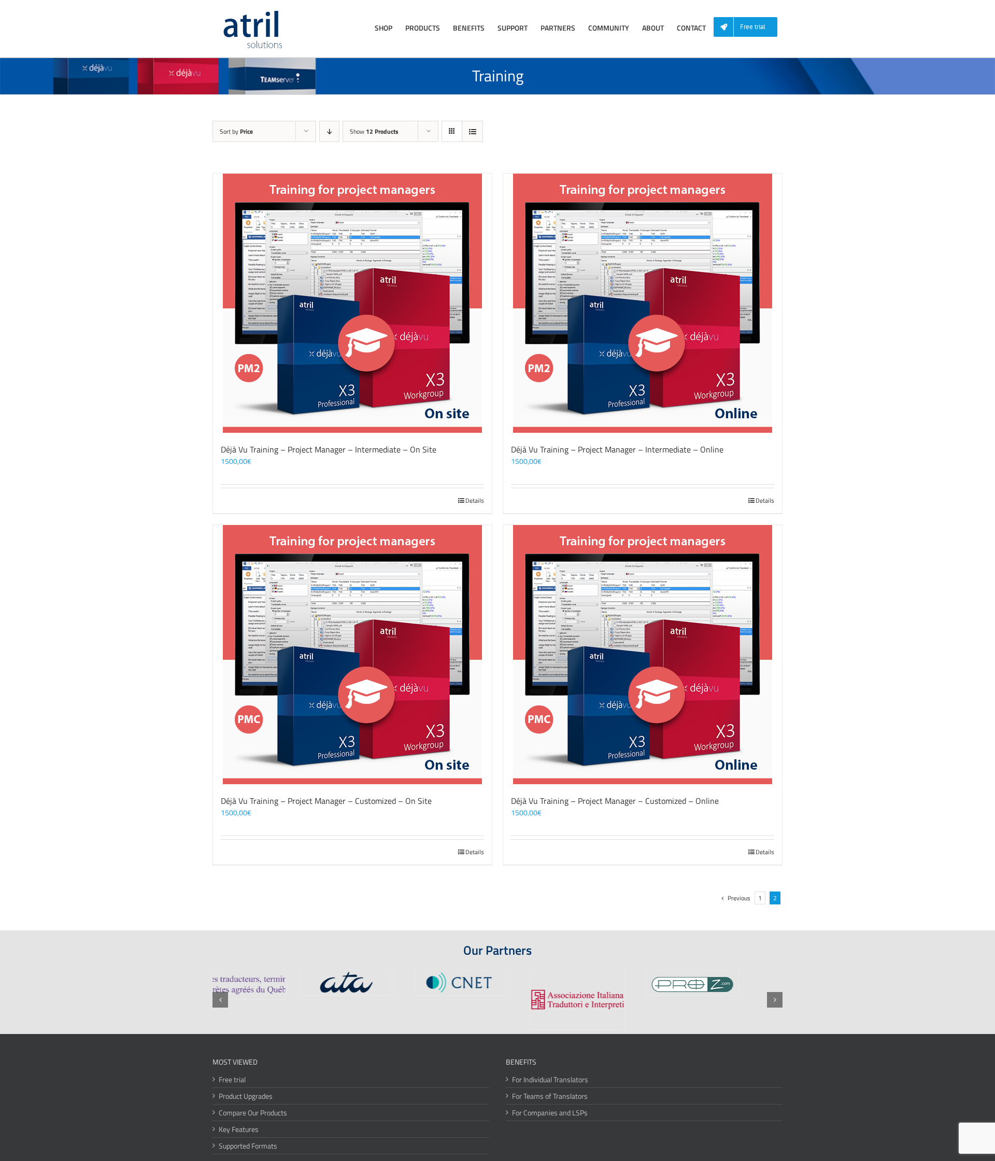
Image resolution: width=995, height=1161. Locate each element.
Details (474, 500)
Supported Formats (248, 1145)
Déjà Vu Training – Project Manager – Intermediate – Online (617, 449)
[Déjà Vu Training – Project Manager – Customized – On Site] (352, 654)
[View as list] (472, 131)
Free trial (232, 1079)
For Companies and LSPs (550, 1112)
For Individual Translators (550, 1079)
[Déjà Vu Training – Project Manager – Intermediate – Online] (642, 303)
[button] (220, 1000)
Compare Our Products (253, 1112)
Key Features (239, 1129)
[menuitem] (749, 27)
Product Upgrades (246, 1096)
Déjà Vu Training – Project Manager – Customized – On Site (326, 801)
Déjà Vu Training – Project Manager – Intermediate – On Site (328, 449)
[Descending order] (329, 131)
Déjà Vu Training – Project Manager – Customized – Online (615, 801)
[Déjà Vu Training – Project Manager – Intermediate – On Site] (352, 303)
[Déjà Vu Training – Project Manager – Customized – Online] (642, 654)
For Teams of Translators (550, 1096)
